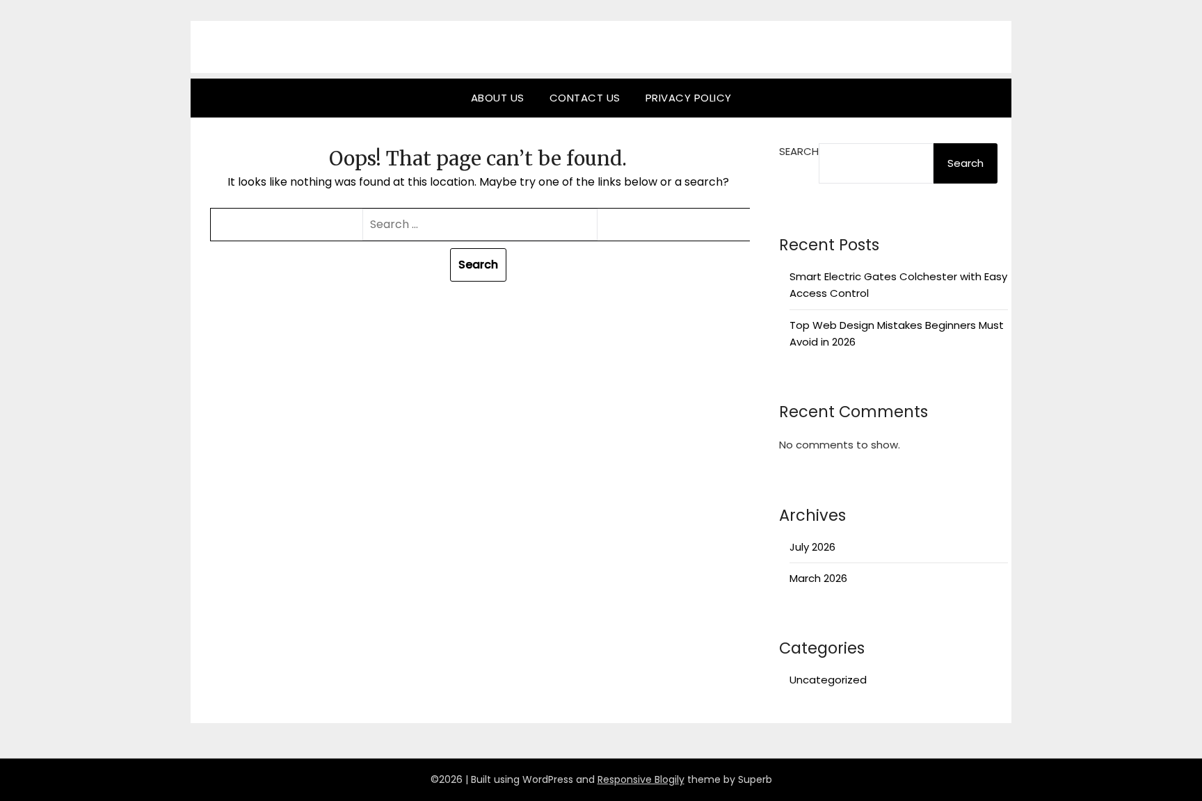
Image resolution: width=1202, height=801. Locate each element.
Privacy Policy (689, 97)
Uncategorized (828, 679)
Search (799, 151)
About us (497, 97)
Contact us (585, 97)
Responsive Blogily (641, 779)
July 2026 (812, 547)
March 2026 (818, 578)
